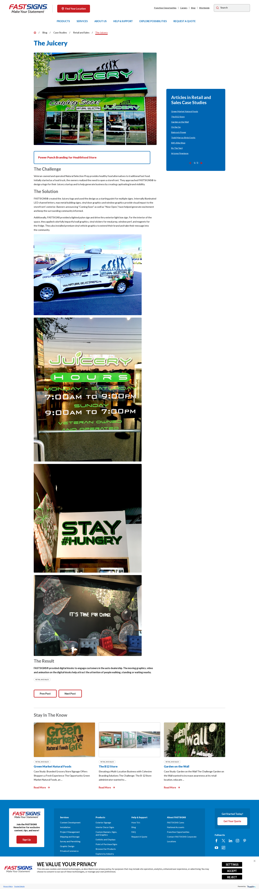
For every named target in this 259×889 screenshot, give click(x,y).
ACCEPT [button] (232, 871)
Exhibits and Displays (105, 839)
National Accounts (175, 827)
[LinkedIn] (230, 840)
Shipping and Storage (69, 836)
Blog (193, 7)
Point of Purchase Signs (106, 844)
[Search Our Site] (217, 8)
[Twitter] (223, 840)
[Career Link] (223, 847)
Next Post (70, 693)
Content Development (70, 822)
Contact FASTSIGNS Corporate (181, 836)
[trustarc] (251, 886)
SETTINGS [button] (232, 864)
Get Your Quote (232, 821)
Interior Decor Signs (105, 827)
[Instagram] (237, 840)
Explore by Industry (105, 853)
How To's (135, 822)
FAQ (133, 832)
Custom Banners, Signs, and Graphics (106, 833)
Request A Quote (139, 836)
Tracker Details (19, 886)
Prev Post (45, 693)
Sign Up (27, 839)
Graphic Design (67, 846)
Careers (183, 7)
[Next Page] (201, 163)
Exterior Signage (103, 822)
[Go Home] (35, 32)
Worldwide (204, 7)
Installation (65, 827)
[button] (254, 861)
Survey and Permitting (70, 841)
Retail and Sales (42, 679)
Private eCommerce (69, 851)
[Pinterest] (244, 840)
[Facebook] (216, 840)
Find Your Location (75, 8)
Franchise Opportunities (165, 7)
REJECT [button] (232, 877)
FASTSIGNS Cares (175, 822)
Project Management (70, 832)
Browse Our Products (106, 849)
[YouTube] (216, 847)
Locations (171, 841)
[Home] (28, 8)
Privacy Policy (8, 886)
